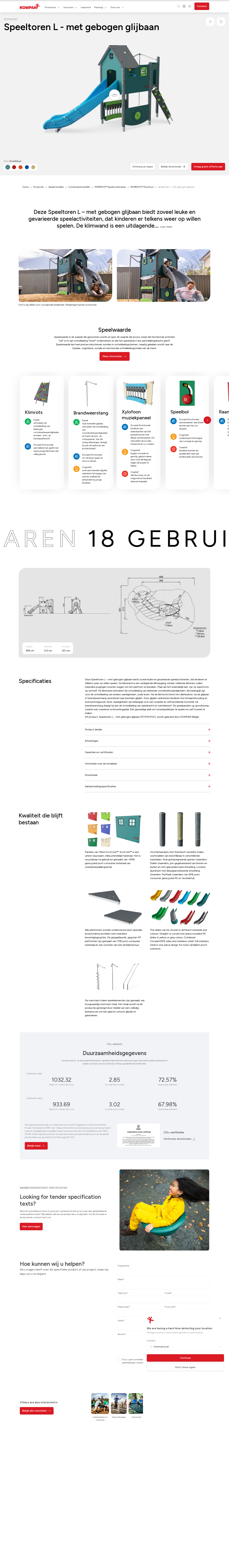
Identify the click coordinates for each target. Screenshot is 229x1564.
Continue (185, 1357)
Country (151, 1340)
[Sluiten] (220, 1318)
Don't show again (185, 1367)
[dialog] (114, 782)
